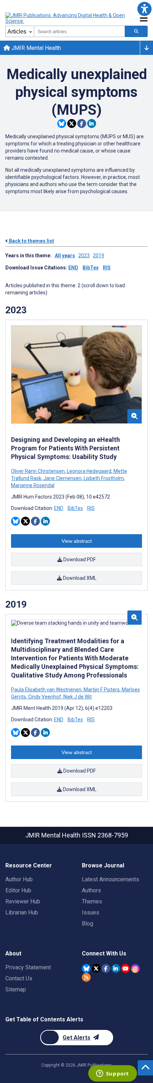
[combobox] (79, 31)
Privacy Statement (28, 967)
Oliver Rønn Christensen (38, 471)
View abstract (77, 541)
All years (65, 255)
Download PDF (79, 559)
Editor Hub (18, 890)
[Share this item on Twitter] (71, 123)
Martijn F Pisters (102, 689)
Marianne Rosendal (32, 485)
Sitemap (15, 989)
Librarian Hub (21, 912)
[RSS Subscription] (86, 977)
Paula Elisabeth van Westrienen (47, 689)
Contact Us (18, 978)
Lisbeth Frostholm (104, 478)
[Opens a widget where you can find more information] (112, 1074)
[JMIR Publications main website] (65, 18)
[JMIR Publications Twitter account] (96, 968)
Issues (90, 912)
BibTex (91, 267)
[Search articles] (136, 31)
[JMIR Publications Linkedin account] (115, 968)
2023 (84, 255)
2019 (98, 255)
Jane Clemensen (62, 478)
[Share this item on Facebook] (81, 123)
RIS (107, 267)
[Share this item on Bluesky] (61, 123)
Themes (92, 901)
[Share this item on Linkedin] (91, 123)
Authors (91, 890)
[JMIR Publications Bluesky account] (86, 968)
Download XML (79, 578)
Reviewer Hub (22, 901)
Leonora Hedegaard (89, 471)
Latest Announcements (110, 879)
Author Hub (19, 879)
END (73, 267)
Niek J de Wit (77, 697)
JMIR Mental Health (35, 48)
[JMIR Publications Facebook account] (105, 968)
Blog (87, 923)
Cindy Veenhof (44, 697)
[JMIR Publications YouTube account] (125, 968)
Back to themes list (31, 241)
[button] (144, 9)
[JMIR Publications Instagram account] (135, 968)
